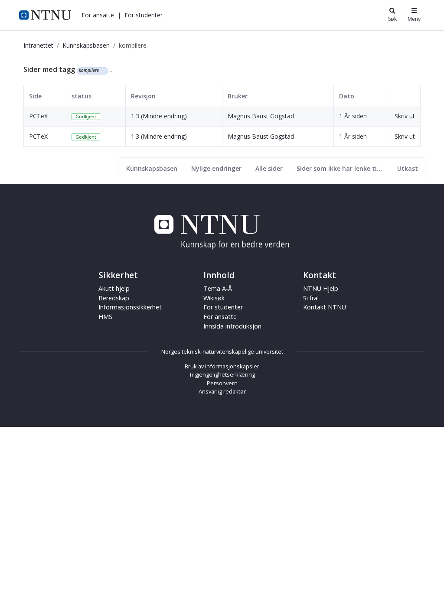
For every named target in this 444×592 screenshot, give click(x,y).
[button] (98, 15)
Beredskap (113, 298)
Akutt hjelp (114, 288)
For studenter (223, 307)
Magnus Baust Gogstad (261, 116)
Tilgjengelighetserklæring (222, 374)
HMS (105, 316)
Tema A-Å (217, 288)
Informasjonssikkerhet (130, 307)
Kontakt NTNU (324, 307)
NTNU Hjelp (320, 288)
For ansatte (220, 316)
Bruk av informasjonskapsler (222, 366)
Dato (346, 96)
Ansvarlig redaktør (222, 391)
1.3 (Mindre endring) (159, 116)
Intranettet (38, 45)
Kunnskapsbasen (86, 45)
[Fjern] (102, 70)
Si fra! (311, 298)
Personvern (222, 383)
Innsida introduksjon (232, 326)
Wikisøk (214, 298)
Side (35, 96)
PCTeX (38, 116)
